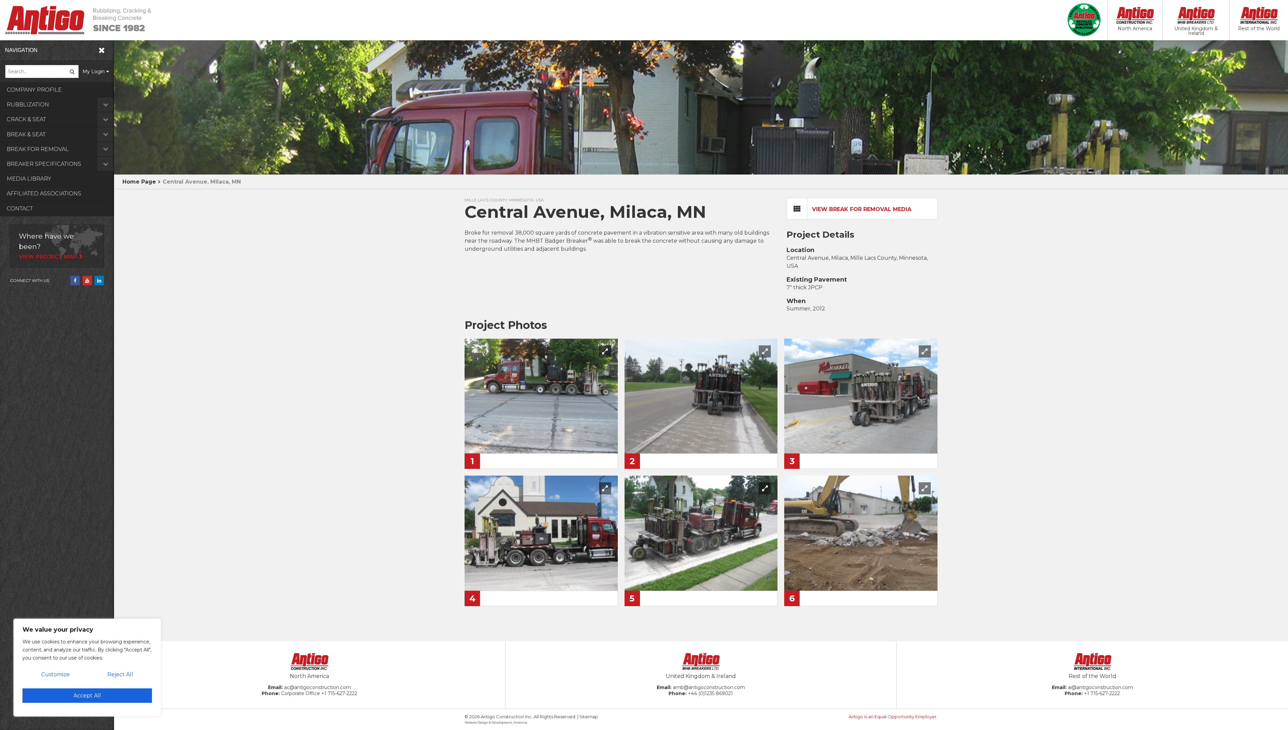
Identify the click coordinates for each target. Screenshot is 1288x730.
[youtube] (87, 280)
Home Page (139, 182)
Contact (20, 208)
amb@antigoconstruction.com (709, 687)
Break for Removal (38, 149)
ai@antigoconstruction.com (1100, 687)
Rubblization (28, 104)
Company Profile (34, 90)
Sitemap (588, 716)
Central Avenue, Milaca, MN (202, 182)
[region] (87, 668)
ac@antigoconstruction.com (317, 687)
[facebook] (75, 280)
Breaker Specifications (44, 164)
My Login (94, 71)
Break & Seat (26, 134)
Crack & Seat (26, 119)
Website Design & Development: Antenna (496, 722)
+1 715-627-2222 (339, 693)
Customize (55, 674)
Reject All (120, 674)
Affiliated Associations (44, 193)
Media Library (29, 179)
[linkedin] (99, 280)
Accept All (87, 695)
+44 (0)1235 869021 (710, 693)
